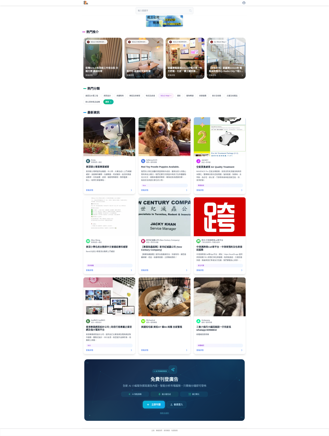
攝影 (179, 96)
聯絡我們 (159, 430)
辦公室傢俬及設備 (92, 102)
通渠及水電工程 (91, 96)
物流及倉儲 (150, 96)
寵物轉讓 (190, 96)
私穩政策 (174, 430)
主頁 (152, 430)
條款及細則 (164, 413)
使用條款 (167, 430)
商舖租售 (120, 96)
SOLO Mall (166, 96)
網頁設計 (107, 96)
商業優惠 (202, 96)
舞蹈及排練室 (134, 96)
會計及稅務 (216, 96)
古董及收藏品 (232, 96)
